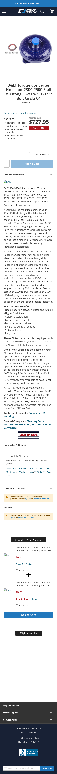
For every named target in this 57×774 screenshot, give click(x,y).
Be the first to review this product (20, 113)
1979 (42, 471)
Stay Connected (11, 705)
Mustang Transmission (17, 424)
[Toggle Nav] (4, 11)
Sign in (12, 517)
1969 (31, 468)
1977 (31, 471)
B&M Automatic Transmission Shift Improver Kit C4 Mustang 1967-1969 (33, 584)
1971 (42, 468)
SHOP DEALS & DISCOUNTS (28, 3)
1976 (25, 471)
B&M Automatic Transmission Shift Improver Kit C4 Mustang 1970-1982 (33, 549)
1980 (47, 471)
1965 (8, 468)
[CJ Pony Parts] (27, 11)
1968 (25, 468)
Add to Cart (28, 615)
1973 (8, 471)
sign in (28, 498)
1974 (14, 471)
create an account (41, 498)
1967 (19, 468)
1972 (47, 468)
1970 (36, 468)
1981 (8, 475)
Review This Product (24, 564)
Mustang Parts (35, 421)
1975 (19, 471)
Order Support (10, 712)
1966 (14, 468)
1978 (36, 471)
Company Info (10, 719)
